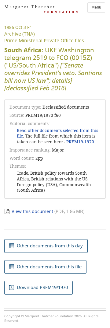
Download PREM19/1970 (42, 287)
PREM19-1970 (80, 142)
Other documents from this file (49, 266)
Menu (96, 7)
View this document (32, 211)
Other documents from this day (50, 246)
